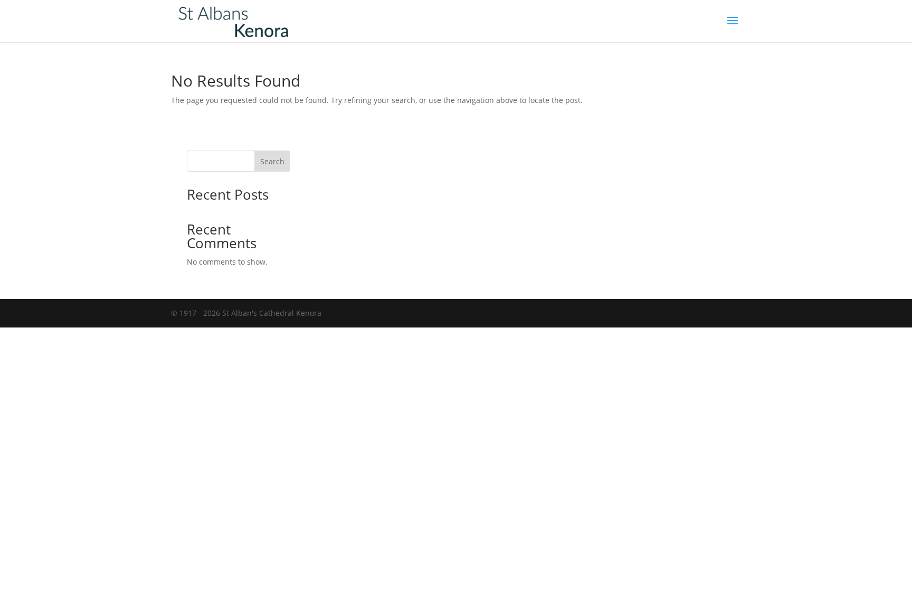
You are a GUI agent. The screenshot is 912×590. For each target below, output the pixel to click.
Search (272, 161)
